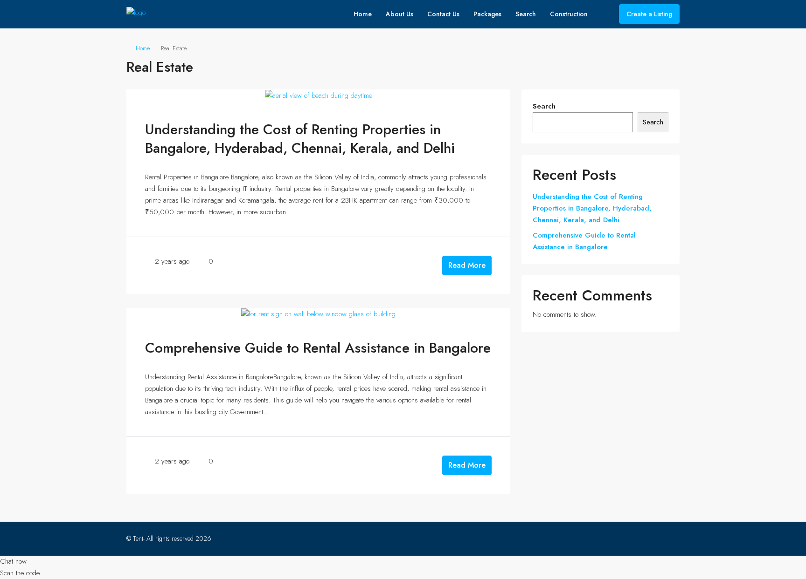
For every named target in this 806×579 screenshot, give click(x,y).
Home (363, 14)
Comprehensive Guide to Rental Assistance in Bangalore (318, 348)
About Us (399, 14)
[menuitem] (604, 14)
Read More (467, 265)
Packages (487, 14)
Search (525, 14)
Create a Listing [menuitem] (649, 14)
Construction (569, 14)
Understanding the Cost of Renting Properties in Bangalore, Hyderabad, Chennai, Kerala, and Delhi (300, 138)
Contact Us (443, 14)
